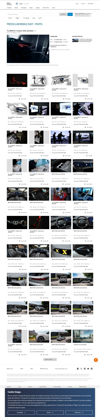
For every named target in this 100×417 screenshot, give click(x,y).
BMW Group (10, 368)
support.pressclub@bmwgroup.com (83, 16)
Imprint (30, 386)
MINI (31, 368)
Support (9, 386)
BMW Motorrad (44, 368)
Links (19, 386)
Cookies (70, 386)
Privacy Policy (57, 386)
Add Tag (63, 14)
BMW (21, 368)
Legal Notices (42, 386)
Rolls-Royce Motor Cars (61, 368)
